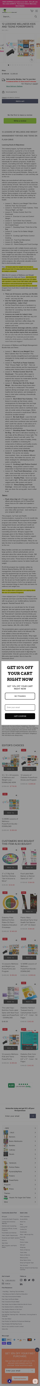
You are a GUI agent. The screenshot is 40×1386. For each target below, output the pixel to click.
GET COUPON (20, 716)
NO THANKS (20, 696)
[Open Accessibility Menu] (9, 1381)
